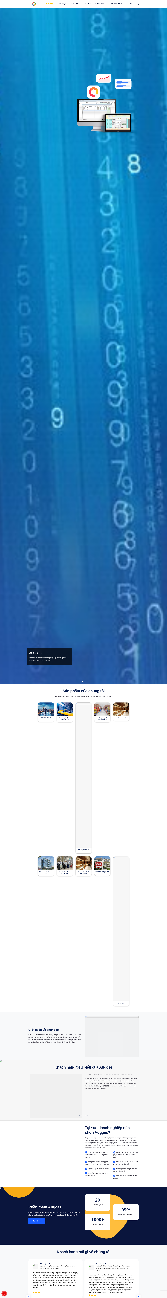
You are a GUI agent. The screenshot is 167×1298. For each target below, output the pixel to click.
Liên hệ (129, 4)
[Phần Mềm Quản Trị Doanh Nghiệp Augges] (34, 4)
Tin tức (87, 4)
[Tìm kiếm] (138, 4)
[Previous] (6, 345)
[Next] (161, 345)
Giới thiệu (62, 4)
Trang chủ (49, 4)
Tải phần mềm (116, 4)
